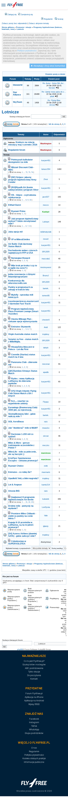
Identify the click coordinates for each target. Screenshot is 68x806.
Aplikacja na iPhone (34, 697)
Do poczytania (34, 675)
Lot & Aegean (15, 484)
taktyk (45, 348)
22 (29, 502)
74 (32, 172)
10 (30, 200)
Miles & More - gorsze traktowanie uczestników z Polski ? (21, 445)
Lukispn (46, 222)
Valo (46, 515)
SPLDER (46, 252)
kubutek (45, 499)
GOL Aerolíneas (16, 421)
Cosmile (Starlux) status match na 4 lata (21, 355)
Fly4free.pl (15, 4)
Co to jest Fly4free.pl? (34, 661)
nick (46, 422)
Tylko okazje (34, 671)
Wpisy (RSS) (34, 704)
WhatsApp (34, 729)
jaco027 (46, 197)
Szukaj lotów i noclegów (34, 664)
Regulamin (48, 19)
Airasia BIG (14, 491)
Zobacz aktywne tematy (39, 23)
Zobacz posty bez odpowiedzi (14, 23)
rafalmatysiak (45, 232)
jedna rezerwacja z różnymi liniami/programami (21, 275)
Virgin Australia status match (22, 334)
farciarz (52, 88)
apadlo (46, 372)
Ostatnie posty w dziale (55, 74)
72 (26, 172)
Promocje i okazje (23, 27)
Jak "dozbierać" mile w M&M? (23, 428)
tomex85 (46, 295)
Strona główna (8, 27)
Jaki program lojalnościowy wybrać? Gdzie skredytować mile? (23, 221)
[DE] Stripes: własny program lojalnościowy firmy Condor (22, 179)
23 (32, 502)
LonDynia (46, 507)
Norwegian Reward (20, 258)
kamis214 (46, 485)
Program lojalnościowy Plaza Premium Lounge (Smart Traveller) (23, 311)
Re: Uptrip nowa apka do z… (54, 92)
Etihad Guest (14, 205)
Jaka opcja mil (15, 232)
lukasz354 (45, 169)
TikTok (34, 726)
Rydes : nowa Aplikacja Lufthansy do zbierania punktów (21, 381)
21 (26, 502)
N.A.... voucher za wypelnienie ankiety (18, 402)
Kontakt (34, 678)
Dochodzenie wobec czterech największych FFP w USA (22, 251)
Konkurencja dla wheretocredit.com (17, 282)
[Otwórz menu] (3, 5)
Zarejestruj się (26, 14)
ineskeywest (45, 267)
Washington (45, 143)
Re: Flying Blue (54, 100)
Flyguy (46, 402)
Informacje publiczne (34, 762)
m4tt (46, 466)
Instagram (34, 722)
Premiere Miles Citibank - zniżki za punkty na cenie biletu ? (22, 516)
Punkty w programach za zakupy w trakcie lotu (20, 288)
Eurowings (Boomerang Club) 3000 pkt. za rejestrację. (22, 408)
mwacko (45, 428)
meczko (45, 445)
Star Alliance (17, 93)
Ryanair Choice (16, 466)
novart (45, 239)
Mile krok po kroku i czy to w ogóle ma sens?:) (22, 266)
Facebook (34, 719)
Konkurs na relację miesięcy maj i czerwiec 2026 (22, 143)
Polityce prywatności (27, 50)
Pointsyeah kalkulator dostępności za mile (20, 160)
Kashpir (45, 212)
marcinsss (46, 453)
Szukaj (60, 19)
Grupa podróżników (34, 733)
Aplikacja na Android (34, 700)
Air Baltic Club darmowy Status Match (20, 245)
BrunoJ (46, 275)
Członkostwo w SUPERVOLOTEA (17, 542)
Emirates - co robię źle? (20, 472)
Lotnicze (20, 29)
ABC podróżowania (34, 668)
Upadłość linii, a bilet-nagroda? (23, 478)
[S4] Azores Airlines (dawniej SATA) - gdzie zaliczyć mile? (22, 534)
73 (29, 172)
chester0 (46, 320)
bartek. (46, 288)
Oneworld (17, 85)
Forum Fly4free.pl (34, 693)
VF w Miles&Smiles (20, 239)
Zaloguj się (12, 14)
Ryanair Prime (18, 211)
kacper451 (45, 160)
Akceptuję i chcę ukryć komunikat (49, 66)
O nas (34, 747)
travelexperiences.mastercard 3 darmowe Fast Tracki (23, 302)
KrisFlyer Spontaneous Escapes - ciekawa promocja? (23, 459)
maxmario (46, 472)
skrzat (52, 105)
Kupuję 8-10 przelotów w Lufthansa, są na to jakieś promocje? (20, 525)
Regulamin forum (16, 150)
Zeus (46, 179)
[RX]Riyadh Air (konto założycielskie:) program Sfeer (23, 188)
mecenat (46, 364)
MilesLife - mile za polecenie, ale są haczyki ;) (22, 453)
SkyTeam (17, 102)
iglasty (45, 526)
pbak (52, 96)
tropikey (45, 334)
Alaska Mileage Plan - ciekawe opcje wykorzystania (22, 320)
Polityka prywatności (34, 755)
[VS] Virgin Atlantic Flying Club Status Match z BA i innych (22, 393)
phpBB (20, 649)
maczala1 (46, 259)
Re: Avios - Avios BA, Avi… (54, 83)
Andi (46, 327)
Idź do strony (54, 124)
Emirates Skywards (21, 327)
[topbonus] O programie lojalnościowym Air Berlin (21, 498)
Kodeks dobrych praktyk (34, 758)
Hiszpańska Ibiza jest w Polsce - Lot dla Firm (21, 348)
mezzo (46, 205)
